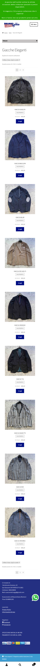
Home (6, 33)
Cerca (20, 665)
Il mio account (6, 665)
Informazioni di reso (8, 612)
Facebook (7, 622)
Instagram (7, 625)
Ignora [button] (4, 659)
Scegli (20, 121)
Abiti (10, 33)
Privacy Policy (6, 609)
